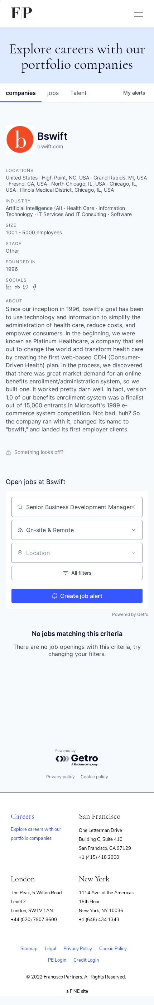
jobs (53, 92)
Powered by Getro (130, 614)
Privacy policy (60, 776)
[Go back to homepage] (21, 13)
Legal (50, 949)
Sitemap (29, 949)
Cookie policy (94, 776)
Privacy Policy (77, 949)
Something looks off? (38, 452)
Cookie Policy (113, 949)
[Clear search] (133, 507)
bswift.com (50, 146)
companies (21, 92)
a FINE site (77, 991)
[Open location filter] (133, 553)
